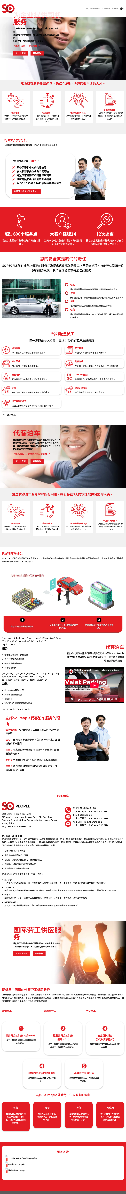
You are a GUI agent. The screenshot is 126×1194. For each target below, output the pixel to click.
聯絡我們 (115, 8)
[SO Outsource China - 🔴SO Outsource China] (8, 8)
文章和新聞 (106, 8)
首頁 (87, 8)
